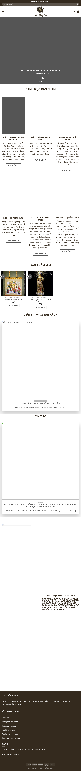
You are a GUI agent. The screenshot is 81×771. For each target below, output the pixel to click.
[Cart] (78, 11)
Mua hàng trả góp (8, 730)
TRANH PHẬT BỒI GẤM (13, 300)
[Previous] (4, 50)
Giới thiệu (5, 718)
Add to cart (13, 305)
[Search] (77, 4)
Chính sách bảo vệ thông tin (12, 738)
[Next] (77, 50)
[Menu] (3, 11)
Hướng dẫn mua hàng (10, 722)
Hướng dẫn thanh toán (10, 726)
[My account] (75, 11)
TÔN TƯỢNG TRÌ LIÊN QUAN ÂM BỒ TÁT (40, 301)
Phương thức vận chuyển (11, 734)
